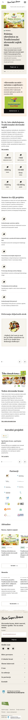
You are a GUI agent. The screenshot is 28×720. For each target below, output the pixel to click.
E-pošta (3, 630)
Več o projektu (5, 149)
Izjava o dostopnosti (12, 712)
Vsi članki (13, 565)
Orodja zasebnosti (20, 709)
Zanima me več (13, 110)
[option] (14, 41)
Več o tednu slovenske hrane (8, 421)
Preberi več (13, 67)
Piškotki (3, 712)
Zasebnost (12, 709)
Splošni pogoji (4, 709)
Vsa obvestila (13, 603)
